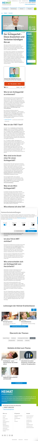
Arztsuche (16, 421)
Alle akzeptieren (31, 231)
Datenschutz (21, 439)
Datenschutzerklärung (21, 218)
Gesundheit (11, 13)
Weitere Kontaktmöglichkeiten (30, 4)
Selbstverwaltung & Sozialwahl (6, 422)
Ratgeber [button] (30, 8)
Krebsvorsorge (20, 340)
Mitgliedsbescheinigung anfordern (18, 416)
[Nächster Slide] (35, 310)
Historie (4, 420)
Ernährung (13, 338)
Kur (15, 419)
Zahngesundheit (12, 340)
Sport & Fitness (6, 338)
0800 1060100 (32, 2)
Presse (4, 417)
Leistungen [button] (5, 8)
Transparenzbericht (6, 426)
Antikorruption (5, 428)
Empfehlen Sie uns (15, 0)
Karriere (20, 0)
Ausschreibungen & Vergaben (6, 430)
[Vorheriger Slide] (32, 310)
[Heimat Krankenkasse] (6, 3)
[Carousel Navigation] (19, 310)
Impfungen (27, 340)
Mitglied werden (32, 0)
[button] (35, 9)
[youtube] (3, 435)
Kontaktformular (29, 420)
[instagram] (7, 435)
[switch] (14, 225)
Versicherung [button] (13, 8)
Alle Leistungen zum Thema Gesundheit (19, 326)
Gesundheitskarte (17, 418)
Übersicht (4, 415)
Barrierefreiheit (14, 439)
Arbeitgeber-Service (25, 0)
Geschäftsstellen (29, 421)
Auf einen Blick (5, 418)
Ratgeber (5, 13)
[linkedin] (10, 435)
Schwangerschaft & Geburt (23, 338)
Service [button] (21, 8)
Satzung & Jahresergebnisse (6, 425)
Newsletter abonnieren (30, 427)
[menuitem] (5, 9)
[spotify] (12, 435)
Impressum (10, 219)
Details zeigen (32, 228)
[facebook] (5, 435)
